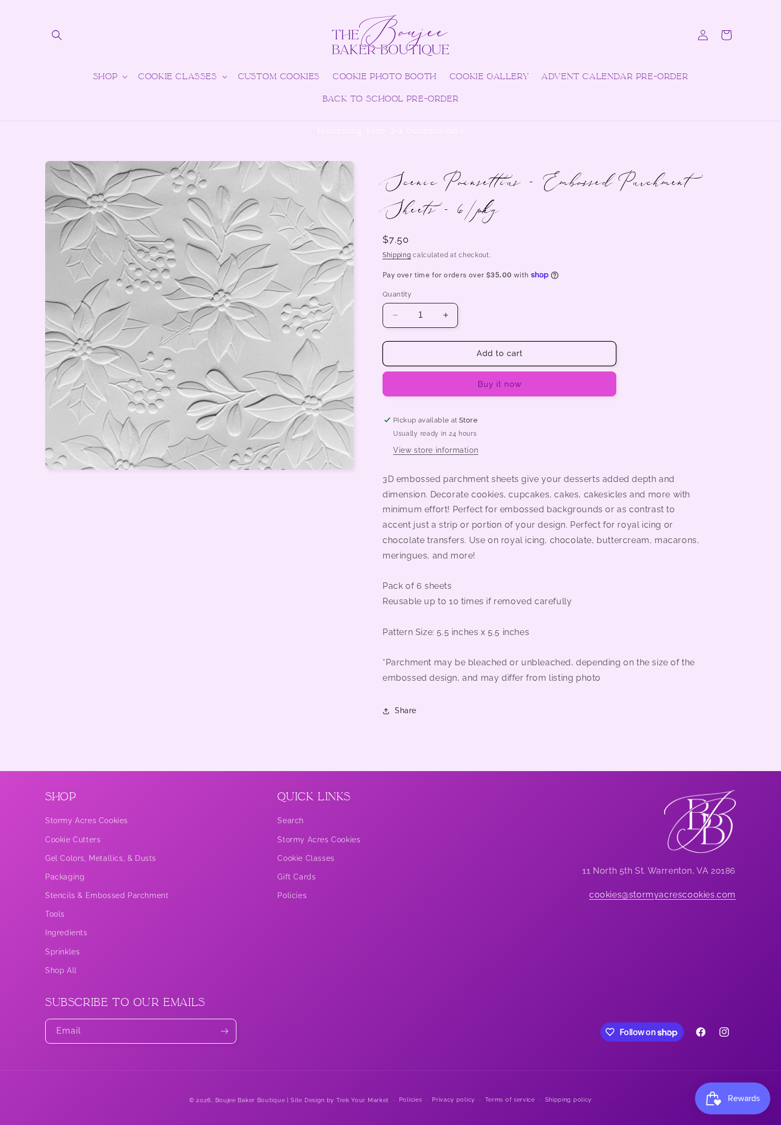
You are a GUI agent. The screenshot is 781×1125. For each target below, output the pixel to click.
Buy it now (500, 384)
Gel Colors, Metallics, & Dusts (100, 858)
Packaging (64, 877)
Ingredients (66, 932)
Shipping (397, 255)
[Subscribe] (224, 1031)
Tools (55, 914)
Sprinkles (62, 952)
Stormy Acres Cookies (86, 820)
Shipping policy (568, 1099)
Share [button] (406, 710)
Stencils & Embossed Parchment (106, 895)
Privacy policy (453, 1099)
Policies (292, 895)
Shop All (61, 970)
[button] (57, 35)
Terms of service (510, 1099)
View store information (435, 450)
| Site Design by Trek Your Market (338, 1100)
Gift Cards (296, 877)
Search (290, 820)
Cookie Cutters (72, 839)
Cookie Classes (305, 858)
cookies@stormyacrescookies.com (662, 895)
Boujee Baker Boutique (250, 1100)
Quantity (397, 294)
